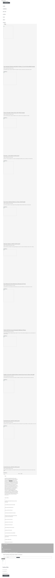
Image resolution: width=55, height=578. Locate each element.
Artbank (13, 479)
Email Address (4, 573)
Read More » (5, 71)
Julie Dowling (11, 486)
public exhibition (12, 490)
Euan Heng (16, 481)
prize (14, 489)
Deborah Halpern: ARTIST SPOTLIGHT (12, 244)
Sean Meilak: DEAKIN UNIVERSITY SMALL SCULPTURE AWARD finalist (19, 66)
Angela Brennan (11, 478)
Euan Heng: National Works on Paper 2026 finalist (14, 202)
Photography (11, 489)
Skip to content (3, 0)
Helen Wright (14, 484)
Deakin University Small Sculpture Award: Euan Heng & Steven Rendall (19, 374)
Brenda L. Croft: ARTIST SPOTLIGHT (11, 155)
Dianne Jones (11, 481)
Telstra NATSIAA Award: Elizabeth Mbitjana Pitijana (15, 330)
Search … (5, 557)
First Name (4, 569)
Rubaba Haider (9, 491)
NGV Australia (12, 488)
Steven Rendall (13, 493)
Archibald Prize (9, 479)
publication (6, 490)
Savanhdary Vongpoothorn (10, 492)
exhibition (12, 482)
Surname (3, 571)
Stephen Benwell (7, 493)
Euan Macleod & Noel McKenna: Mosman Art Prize (15, 284)
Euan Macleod (7, 482)
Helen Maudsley (9, 484)
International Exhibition (12, 485)
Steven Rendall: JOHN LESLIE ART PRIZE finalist (14, 112)
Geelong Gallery (8, 483)
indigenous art (7, 485)
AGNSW (6, 478)
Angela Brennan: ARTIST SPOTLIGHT (12, 421)
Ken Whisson (16, 486)
